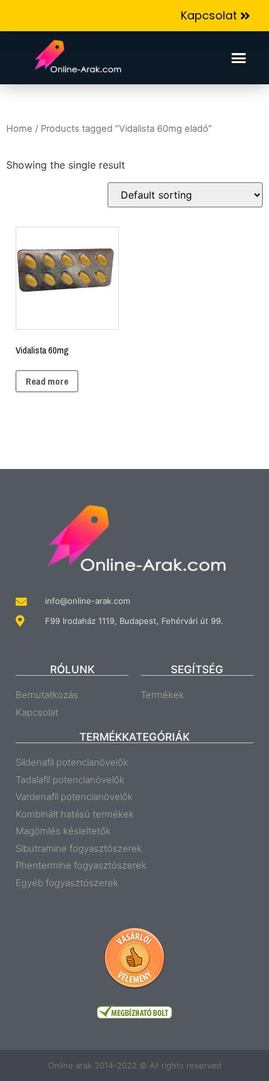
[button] (215, 16)
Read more (47, 381)
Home (19, 128)
